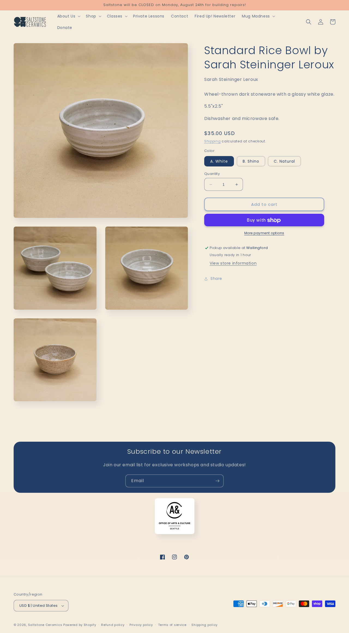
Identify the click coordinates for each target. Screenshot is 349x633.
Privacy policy (141, 625)
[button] (68, 16)
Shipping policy (204, 625)
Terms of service (172, 625)
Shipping (212, 141)
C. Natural (284, 161)
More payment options (264, 233)
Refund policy (112, 625)
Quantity (212, 173)
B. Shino (251, 161)
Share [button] (216, 278)
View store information (233, 263)
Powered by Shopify (79, 625)
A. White (219, 161)
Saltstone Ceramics (45, 625)
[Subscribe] (217, 480)
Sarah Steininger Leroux (231, 79)
